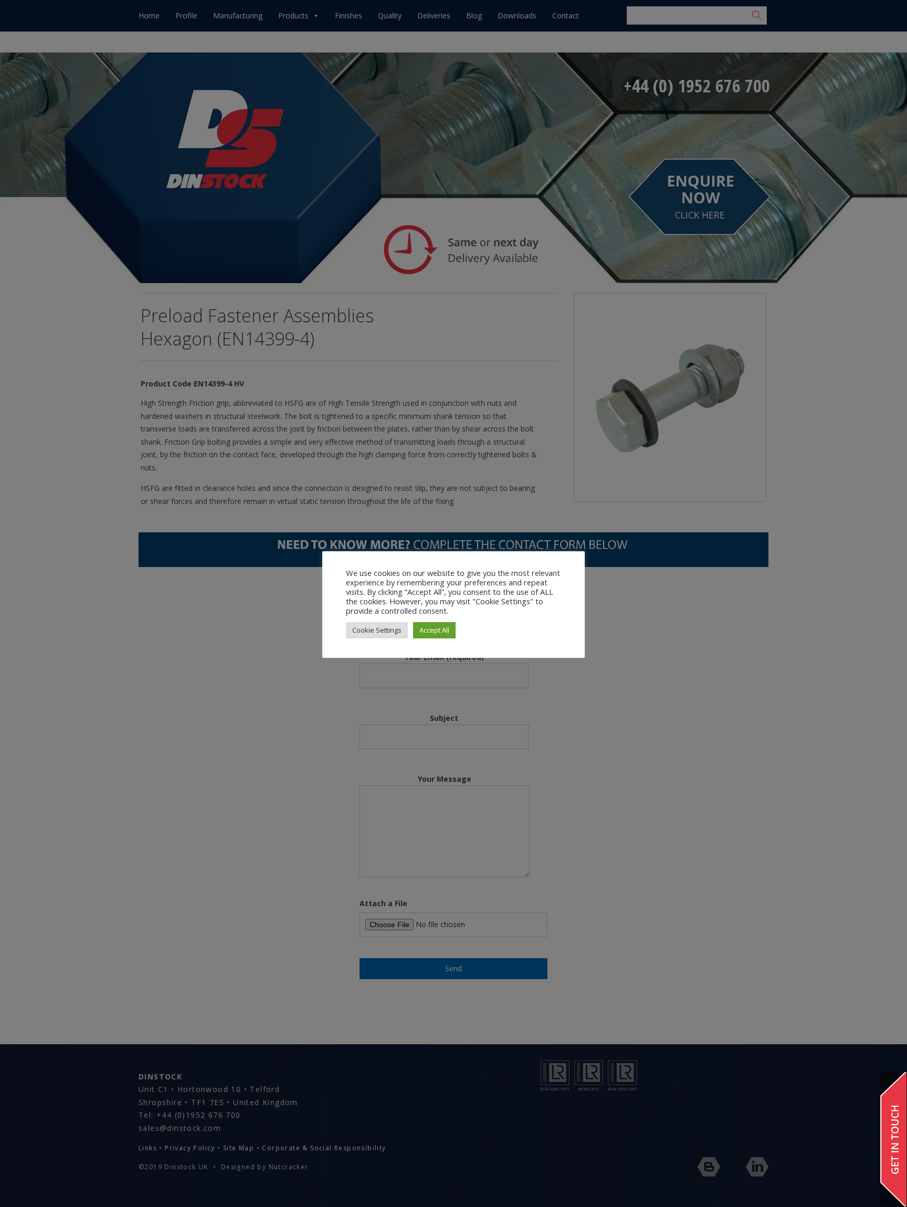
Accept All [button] (434, 630)
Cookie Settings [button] (377, 630)
